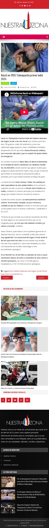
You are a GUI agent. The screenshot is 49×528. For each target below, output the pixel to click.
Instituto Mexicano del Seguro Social (27, 271)
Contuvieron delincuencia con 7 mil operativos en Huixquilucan (8, 278)
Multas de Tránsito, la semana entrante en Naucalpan (17, 388)
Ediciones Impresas (11, 465)
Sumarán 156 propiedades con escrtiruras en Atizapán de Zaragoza (21, 323)
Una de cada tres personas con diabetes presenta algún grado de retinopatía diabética (21, 355)
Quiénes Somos (10, 456)
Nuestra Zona (24, 87)
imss (11, 271)
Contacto (7, 460)
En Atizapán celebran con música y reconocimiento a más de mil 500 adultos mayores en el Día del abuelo (31, 494)
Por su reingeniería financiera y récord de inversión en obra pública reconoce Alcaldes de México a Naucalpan (32, 481)
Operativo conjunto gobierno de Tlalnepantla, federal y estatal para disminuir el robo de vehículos (29, 507)
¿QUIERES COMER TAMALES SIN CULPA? (43, 278)
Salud (13, 83)
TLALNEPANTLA (16, 274)
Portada (5, 83)
